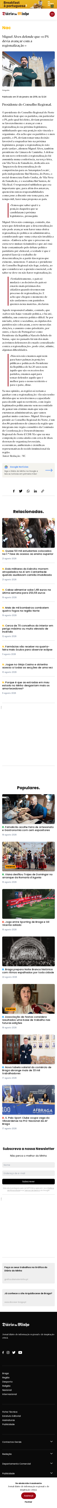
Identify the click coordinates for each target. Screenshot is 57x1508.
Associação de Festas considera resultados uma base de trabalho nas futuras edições (27, 987)
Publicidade (8, 1424)
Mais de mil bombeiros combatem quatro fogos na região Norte (25, 609)
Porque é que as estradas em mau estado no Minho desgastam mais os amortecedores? (27, 684)
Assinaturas (8, 1420)
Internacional (9, 1394)
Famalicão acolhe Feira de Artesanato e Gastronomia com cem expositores (24, 797)
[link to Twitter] (13, 1352)
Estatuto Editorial (11, 1416)
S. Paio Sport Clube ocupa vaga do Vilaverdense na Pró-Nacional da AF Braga (26, 1088)
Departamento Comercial (16, 1463)
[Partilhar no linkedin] (35, 491)
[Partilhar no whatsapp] (28, 491)
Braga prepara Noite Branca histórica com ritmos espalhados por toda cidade (26, 940)
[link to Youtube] (20, 1352)
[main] (28, 666)
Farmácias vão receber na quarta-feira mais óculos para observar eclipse (27, 648)
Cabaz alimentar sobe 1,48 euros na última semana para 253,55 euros (26, 591)
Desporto (7, 1381)
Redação (7, 1454)
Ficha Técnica (9, 1411)
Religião (6, 1385)
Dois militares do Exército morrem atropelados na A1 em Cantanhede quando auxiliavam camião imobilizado (28, 572)
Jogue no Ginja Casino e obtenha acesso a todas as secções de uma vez (26, 666)
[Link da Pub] (28, 4)
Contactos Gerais (11, 1442)
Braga (5, 1373)
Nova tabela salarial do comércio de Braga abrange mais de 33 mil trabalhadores (26, 1038)
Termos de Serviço (32, 1190)
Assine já (28, 1495)
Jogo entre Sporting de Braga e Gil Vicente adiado (26, 892)
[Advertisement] (28, 734)
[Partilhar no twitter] (20, 491)
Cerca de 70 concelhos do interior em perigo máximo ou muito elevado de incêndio (27, 627)
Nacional (7, 1390)
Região (6, 1377)
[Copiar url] (42, 491)
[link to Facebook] (3, 1352)
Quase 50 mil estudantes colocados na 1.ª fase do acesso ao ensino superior (25, 521)
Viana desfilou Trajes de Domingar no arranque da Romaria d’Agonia (23, 845)
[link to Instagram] (8, 1352)
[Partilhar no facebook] (14, 491)
